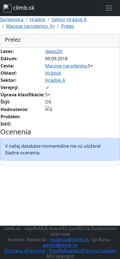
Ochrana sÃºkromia (24, 251)
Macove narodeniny (66, 66)
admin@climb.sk (60, 245)
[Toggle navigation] (109, 8)
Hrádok (37, 19)
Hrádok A (55, 80)
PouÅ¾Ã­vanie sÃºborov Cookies (82, 251)
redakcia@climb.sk (69, 240)
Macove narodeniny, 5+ (30, 26)
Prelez (67, 26)
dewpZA (53, 51)
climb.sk (23, 7)
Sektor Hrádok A (69, 19)
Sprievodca (11, 19)
